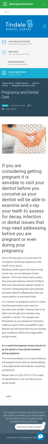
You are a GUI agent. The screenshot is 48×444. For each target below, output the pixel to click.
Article (5, 105)
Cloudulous (24, 440)
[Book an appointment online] (24, 4)
